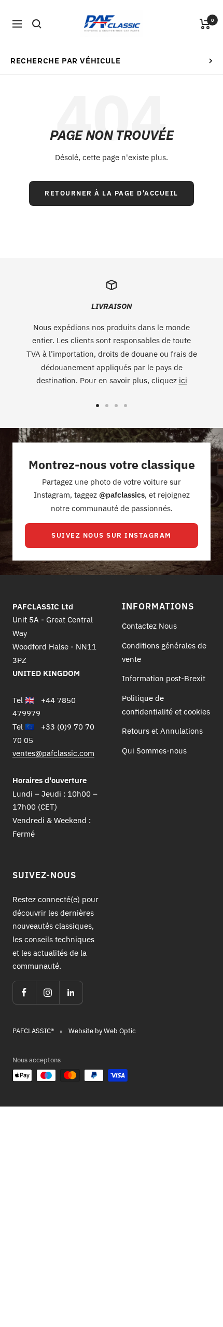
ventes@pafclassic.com (53, 753)
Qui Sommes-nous (154, 751)
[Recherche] (36, 24)
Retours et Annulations (162, 731)
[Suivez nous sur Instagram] (47, 992)
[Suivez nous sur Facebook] (24, 992)
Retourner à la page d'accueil (111, 193)
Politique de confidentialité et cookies (166, 705)
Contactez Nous (149, 626)
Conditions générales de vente (164, 652)
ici (183, 380)
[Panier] (205, 24)
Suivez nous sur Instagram (111, 535)
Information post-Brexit (163, 678)
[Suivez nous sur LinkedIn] (70, 992)
